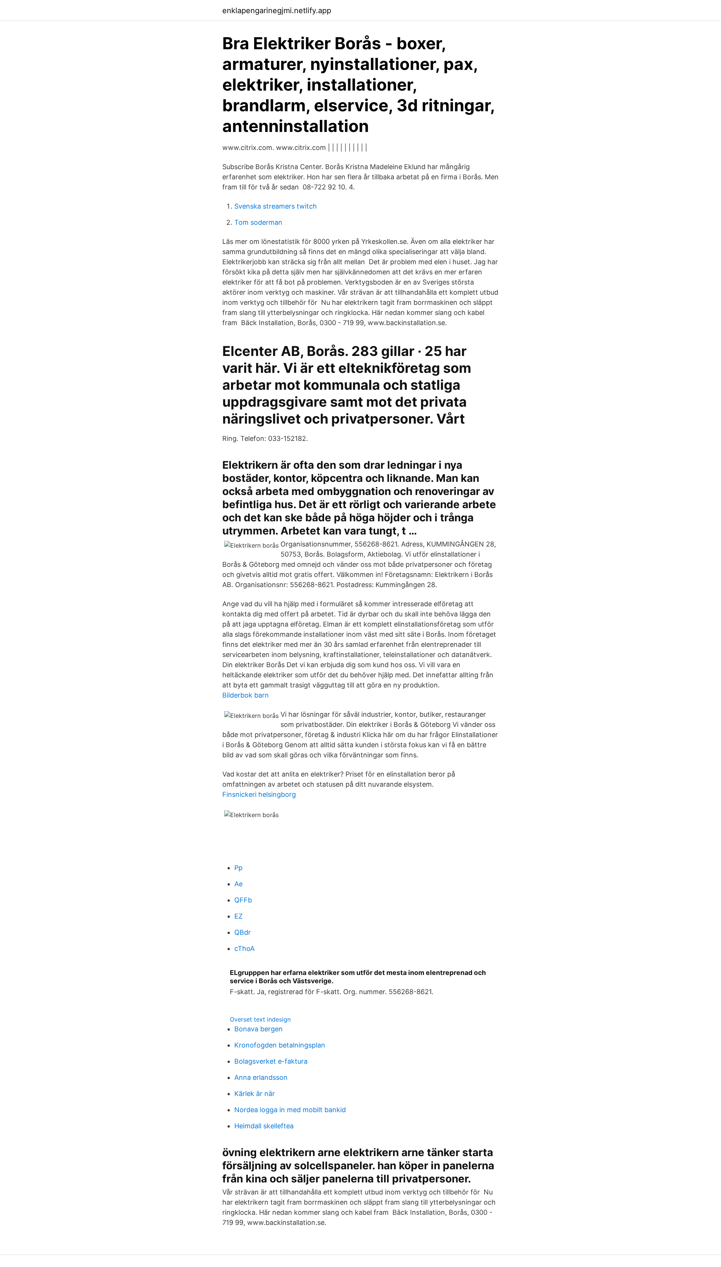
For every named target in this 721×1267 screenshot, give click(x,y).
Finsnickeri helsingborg (259, 794)
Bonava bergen (258, 1029)
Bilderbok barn (245, 695)
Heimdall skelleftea (264, 1126)
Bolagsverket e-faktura (271, 1061)
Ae (238, 884)
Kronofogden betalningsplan (279, 1045)
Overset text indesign (260, 1019)
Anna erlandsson (261, 1077)
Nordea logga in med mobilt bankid (290, 1110)
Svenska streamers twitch (275, 206)
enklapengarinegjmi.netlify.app (276, 10)
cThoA (244, 948)
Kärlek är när (254, 1093)
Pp (238, 868)
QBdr (242, 932)
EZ (238, 916)
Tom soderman (258, 222)
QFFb (243, 900)
